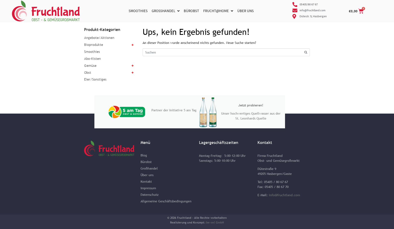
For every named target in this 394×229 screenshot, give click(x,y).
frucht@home (216, 11)
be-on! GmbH (215, 222)
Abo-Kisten (92, 58)
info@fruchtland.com (284, 195)
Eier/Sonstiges (95, 79)
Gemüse (90, 65)
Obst (87, 72)
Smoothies (138, 11)
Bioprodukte (93, 44)
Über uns (245, 11)
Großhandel (163, 11)
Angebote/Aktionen (99, 37)
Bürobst (191, 11)
